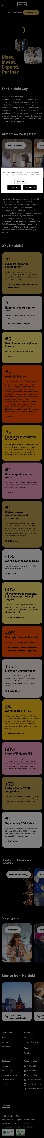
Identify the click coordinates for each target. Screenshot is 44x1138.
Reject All (14, 187)
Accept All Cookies (29, 187)
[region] (22, 180)
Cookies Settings (21, 181)
